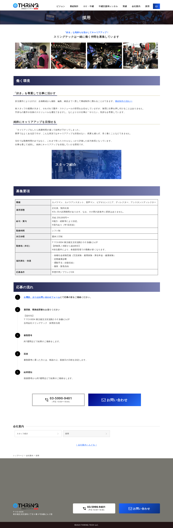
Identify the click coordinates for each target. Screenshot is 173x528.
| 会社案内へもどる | (86, 444)
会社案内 (18, 426)
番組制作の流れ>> (123, 101)
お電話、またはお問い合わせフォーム (42, 297)
